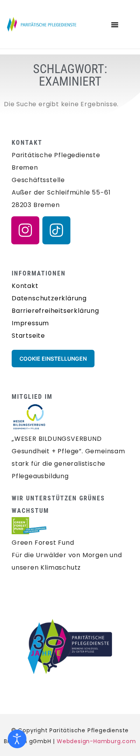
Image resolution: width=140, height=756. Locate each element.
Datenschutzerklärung (49, 298)
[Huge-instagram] (25, 230)
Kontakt (25, 285)
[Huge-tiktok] (56, 230)
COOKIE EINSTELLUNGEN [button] (53, 358)
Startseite (28, 335)
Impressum (30, 323)
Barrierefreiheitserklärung (55, 310)
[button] (115, 24)
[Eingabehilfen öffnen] (17, 739)
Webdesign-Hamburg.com (96, 741)
